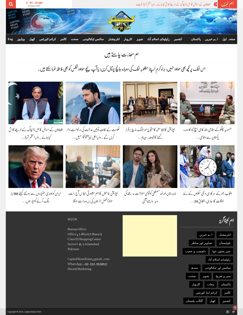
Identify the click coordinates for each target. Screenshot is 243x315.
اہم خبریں (211, 39)
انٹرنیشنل (114, 39)
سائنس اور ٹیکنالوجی (218, 267)
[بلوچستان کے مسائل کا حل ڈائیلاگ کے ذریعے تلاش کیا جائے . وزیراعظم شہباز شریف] (35, 103)
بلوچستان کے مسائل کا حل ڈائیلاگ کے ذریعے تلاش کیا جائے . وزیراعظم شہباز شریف (173, 4)
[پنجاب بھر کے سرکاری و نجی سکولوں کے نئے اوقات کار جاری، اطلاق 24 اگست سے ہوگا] (207, 166)
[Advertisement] (150, 236)
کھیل (32, 39)
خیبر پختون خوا (221, 251)
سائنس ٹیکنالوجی (93, 39)
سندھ (194, 267)
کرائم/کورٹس (47, 39)
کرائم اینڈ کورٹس (206, 292)
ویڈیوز (21, 39)
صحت (74, 39)
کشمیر (178, 39)
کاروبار (128, 39)
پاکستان (196, 39)
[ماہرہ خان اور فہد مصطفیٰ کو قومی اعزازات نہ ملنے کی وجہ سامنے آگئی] (150, 166)
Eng (10, 39)
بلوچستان (225, 243)
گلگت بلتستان (194, 301)
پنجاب (210, 284)
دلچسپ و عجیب (195, 251)
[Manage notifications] (235, 307)
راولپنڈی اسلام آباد (158, 39)
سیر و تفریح (223, 276)
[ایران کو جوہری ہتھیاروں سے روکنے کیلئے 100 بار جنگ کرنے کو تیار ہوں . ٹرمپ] (35, 166)
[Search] (11, 4)
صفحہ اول (228, 39)
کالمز (63, 39)
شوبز (140, 39)
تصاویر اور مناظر (201, 243)
